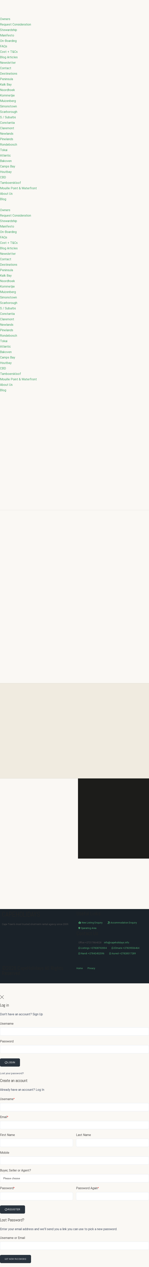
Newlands (6, 133)
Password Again (87, 1188)
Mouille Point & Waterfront (18, 188)
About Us (6, 194)
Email (4, 1117)
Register (14, 1209)
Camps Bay (7, 166)
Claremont (7, 128)
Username (7, 1023)
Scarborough (8, 112)
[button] (74, 204)
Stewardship (8, 30)
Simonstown (8, 106)
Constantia (7, 123)
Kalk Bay (6, 84)
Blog (3, 199)
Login (11, 1062)
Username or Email (12, 1238)
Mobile (4, 1153)
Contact (5, 68)
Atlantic (5, 155)
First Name (7, 1135)
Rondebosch (8, 144)
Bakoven (6, 161)
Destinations (8, 73)
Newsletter (8, 63)
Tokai (3, 150)
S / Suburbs (8, 117)
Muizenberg (8, 101)
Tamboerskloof (10, 183)
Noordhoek (7, 90)
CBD (3, 177)
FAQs (3, 46)
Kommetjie (7, 95)
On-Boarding (8, 41)
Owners (5, 19)
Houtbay (6, 172)
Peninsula (6, 79)
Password (7, 1041)
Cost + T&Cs (9, 52)
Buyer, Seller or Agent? (15, 1170)
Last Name (83, 1135)
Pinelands (6, 139)
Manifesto (7, 35)
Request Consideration (15, 24)
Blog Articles (9, 57)
